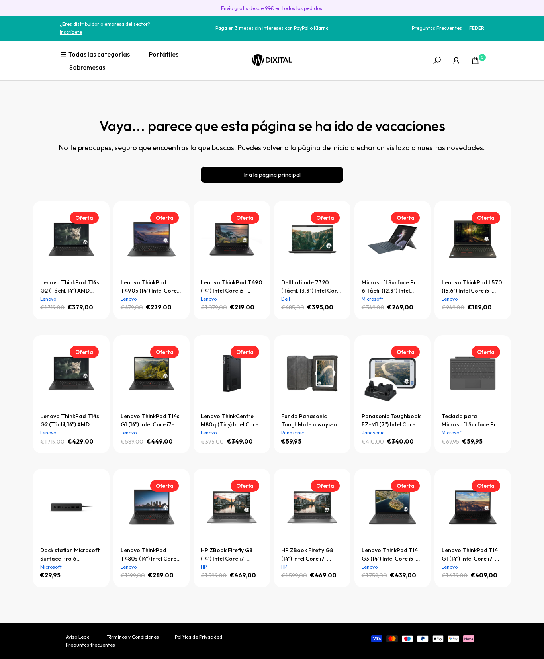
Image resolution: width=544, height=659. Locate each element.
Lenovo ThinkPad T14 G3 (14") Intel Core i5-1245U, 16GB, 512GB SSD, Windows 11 (390, 555)
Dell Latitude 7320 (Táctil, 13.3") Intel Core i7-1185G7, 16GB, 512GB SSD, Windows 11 (310, 287)
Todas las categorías (99, 54)
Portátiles (163, 54)
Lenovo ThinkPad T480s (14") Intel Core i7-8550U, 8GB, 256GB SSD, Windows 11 (149, 555)
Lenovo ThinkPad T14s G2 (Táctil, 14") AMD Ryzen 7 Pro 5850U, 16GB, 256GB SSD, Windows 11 (69, 287)
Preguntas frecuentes (90, 645)
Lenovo (48, 299)
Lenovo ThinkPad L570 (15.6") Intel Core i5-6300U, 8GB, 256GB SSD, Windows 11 (472, 287)
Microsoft (372, 299)
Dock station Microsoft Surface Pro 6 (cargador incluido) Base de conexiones (70, 555)
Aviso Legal (78, 637)
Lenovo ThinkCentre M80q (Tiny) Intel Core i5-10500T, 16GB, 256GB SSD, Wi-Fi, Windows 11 (229, 421)
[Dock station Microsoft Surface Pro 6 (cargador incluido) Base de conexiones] (71, 507)
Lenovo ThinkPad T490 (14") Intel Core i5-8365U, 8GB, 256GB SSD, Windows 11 (231, 287)
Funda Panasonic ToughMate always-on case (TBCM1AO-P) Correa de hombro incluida (310, 421)
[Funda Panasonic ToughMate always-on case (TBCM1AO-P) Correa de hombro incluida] (312, 373)
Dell (285, 299)
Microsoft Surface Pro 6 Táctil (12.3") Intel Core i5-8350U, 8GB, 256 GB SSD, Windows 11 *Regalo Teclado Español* (391, 287)
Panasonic (292, 433)
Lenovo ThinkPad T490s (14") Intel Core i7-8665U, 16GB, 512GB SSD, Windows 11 (150, 287)
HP (204, 567)
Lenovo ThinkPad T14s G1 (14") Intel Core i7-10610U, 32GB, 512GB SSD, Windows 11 (150, 421)
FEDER (476, 28)
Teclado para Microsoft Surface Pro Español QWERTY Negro (471, 421)
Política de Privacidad (198, 637)
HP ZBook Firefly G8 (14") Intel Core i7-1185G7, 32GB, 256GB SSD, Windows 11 (228, 555)
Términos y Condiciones (133, 637)
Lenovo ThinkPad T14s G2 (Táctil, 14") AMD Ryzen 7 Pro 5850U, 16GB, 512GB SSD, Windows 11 (69, 421)
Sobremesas (87, 67)
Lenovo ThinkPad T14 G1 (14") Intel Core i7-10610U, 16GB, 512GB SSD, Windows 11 (470, 555)
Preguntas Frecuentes (437, 28)
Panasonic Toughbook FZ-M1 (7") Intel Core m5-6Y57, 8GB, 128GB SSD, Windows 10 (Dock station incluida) (392, 421)
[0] (475, 60)
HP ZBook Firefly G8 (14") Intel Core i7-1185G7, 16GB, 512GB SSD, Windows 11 (307, 555)
